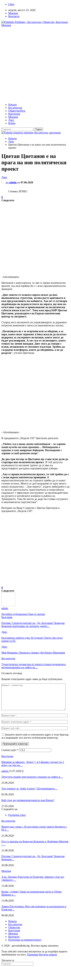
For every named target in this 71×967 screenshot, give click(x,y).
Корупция (14, 113)
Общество (17, 110)
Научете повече (48, 954)
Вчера (11, 123)
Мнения (13, 13)
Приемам (32, 954)
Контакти (13, 16)
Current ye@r (9, 750)
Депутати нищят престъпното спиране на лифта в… (32, 776)
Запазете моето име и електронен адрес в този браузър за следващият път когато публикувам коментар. (35, 736)
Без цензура (15, 107)
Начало (12, 104)
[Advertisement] (35, 65)
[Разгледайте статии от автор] (8, 605)
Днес (11, 120)
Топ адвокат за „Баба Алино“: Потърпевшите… (29, 788)
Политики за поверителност (25, 939)
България (6, 617)
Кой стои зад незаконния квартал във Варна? (27, 800)
